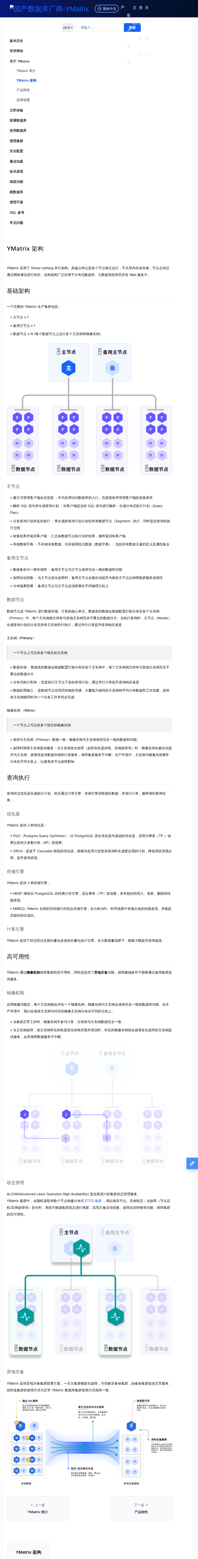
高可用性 (18, 956)
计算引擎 (15, 929)
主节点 (13, 486)
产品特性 (23, 90)
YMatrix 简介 (26, 71)
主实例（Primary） (21, 638)
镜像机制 (15, 992)
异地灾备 (15, 1371)
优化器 (13, 813)
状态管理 (15, 1182)
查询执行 (18, 777)
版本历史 (16, 41)
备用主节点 (17, 557)
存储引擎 (15, 871)
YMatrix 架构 (26, 80)
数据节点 (15, 599)
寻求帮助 (16, 51)
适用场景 (23, 100)
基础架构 (18, 290)
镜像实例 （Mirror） (22, 710)
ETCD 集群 (93, 1201)
